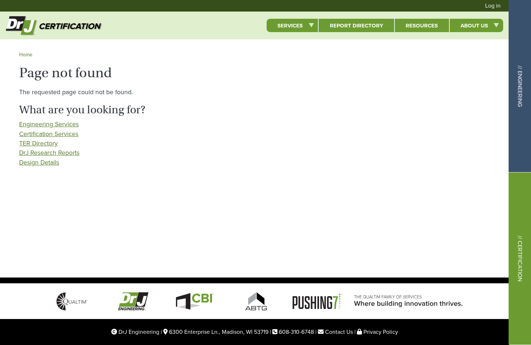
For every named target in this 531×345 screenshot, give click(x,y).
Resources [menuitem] (422, 26)
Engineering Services (49, 124)
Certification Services (48, 134)
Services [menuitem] (284, 27)
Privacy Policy (380, 332)
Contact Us (339, 332)
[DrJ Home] (15, 25)
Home (26, 54)
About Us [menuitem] (468, 27)
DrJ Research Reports (49, 152)
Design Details (39, 162)
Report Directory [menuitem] (356, 26)
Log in (493, 5)
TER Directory (38, 143)
